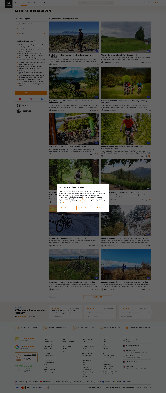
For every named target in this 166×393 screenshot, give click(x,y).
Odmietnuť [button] (81, 208)
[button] (80, 201)
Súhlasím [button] (101, 208)
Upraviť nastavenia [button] (67, 208)
